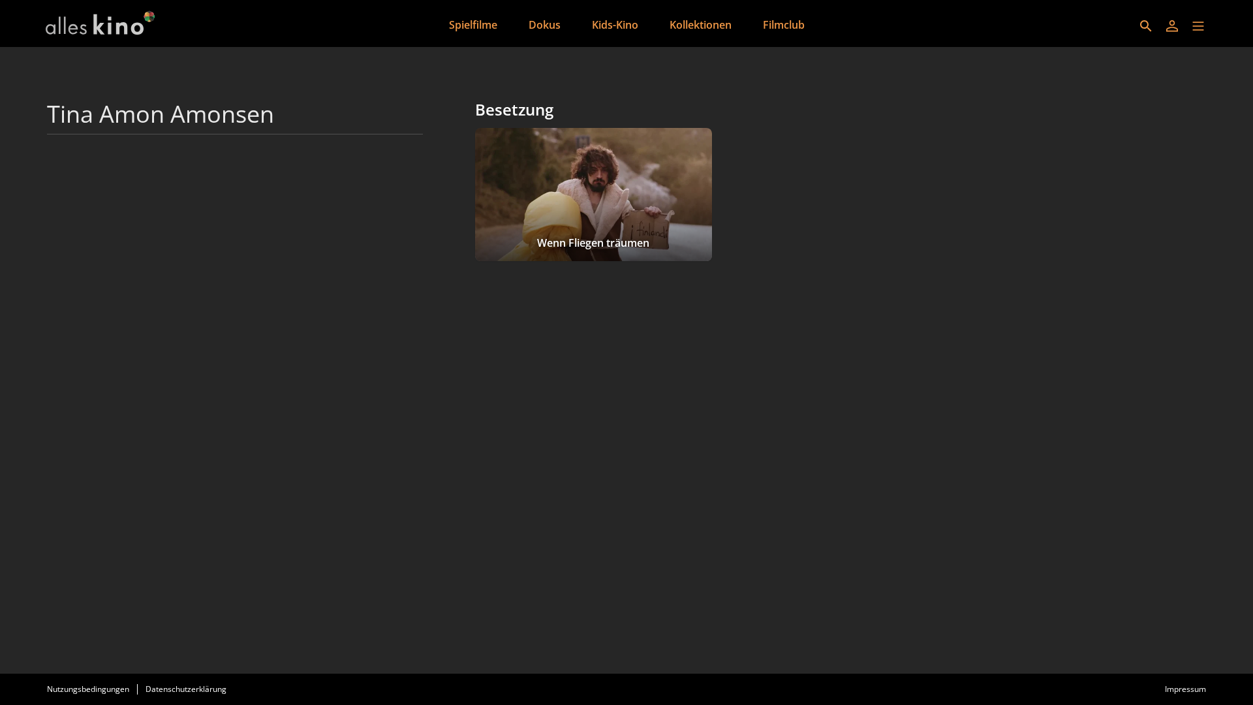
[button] (1198, 26)
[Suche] (1146, 26)
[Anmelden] (1172, 26)
